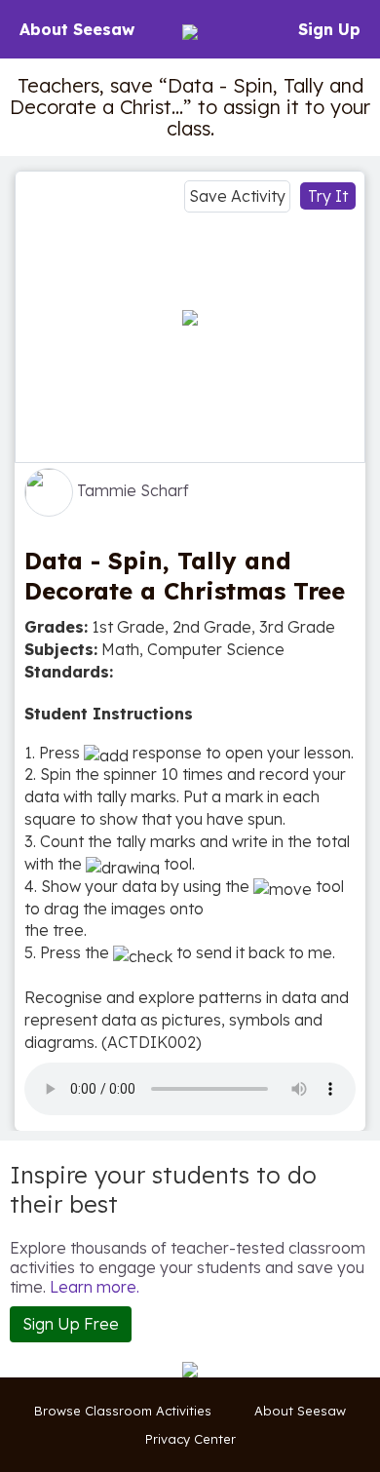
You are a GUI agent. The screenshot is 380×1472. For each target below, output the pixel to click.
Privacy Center (190, 1439)
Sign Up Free (70, 1324)
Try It (328, 196)
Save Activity (237, 196)
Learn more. (94, 1287)
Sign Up (329, 29)
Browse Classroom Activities (122, 1410)
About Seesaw (76, 29)
